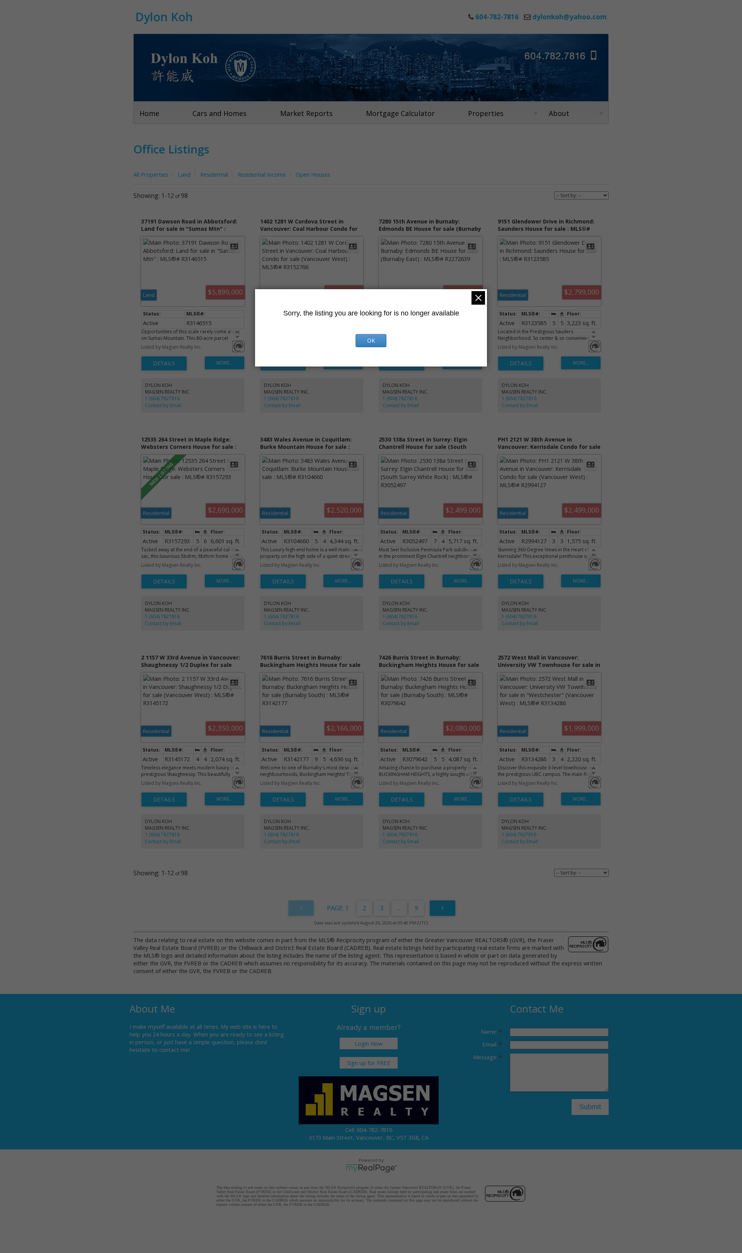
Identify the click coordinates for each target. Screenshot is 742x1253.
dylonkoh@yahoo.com (570, 16)
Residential (214, 174)
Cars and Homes (219, 113)
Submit (590, 1107)
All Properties (150, 174)
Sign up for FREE (368, 1063)
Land (184, 174)
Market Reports (306, 113)
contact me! (174, 1050)
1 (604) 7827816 (162, 398)
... (399, 908)
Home (149, 113)
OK (371, 340)
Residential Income (262, 174)
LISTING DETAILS (164, 363)
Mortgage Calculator (400, 113)
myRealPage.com (371, 1168)
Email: (490, 1044)
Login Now (369, 1043)
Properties (486, 113)
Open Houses (313, 174)
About (559, 113)
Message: (486, 1057)
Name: (490, 1031)
